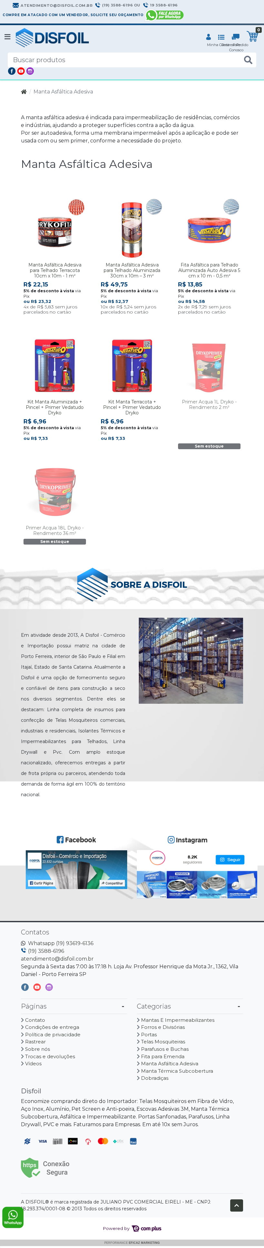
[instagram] (49, 988)
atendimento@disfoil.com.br (57, 959)
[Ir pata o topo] (236, 1205)
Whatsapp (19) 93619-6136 (60, 943)
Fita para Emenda (162, 1056)
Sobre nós (37, 1049)
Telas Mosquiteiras (163, 1042)
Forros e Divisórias (163, 1027)
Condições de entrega (52, 1027)
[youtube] (37, 988)
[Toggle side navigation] (8, 37)
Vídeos (33, 1063)
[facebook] (26, 988)
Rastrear (35, 1042)
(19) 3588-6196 (46, 951)
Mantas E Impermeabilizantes (177, 1020)
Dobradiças (154, 1078)
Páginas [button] (34, 1006)
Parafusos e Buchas (165, 1049)
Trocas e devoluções (50, 1056)
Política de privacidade (52, 1034)
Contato (35, 1020)
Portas (149, 1034)
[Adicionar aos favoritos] (32, 202)
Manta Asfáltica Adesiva (169, 1063)
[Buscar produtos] (248, 60)
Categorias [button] (154, 1006)
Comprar (58, 322)
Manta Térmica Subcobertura (177, 1071)
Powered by (117, 1228)
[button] (208, 37)
